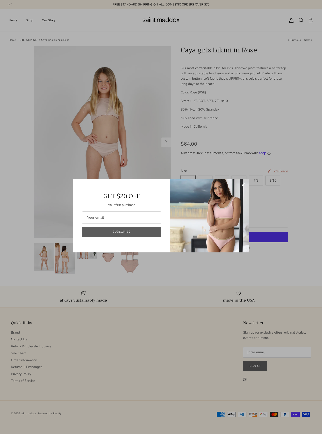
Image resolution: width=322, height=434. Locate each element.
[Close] (243, 185)
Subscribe (121, 232)
